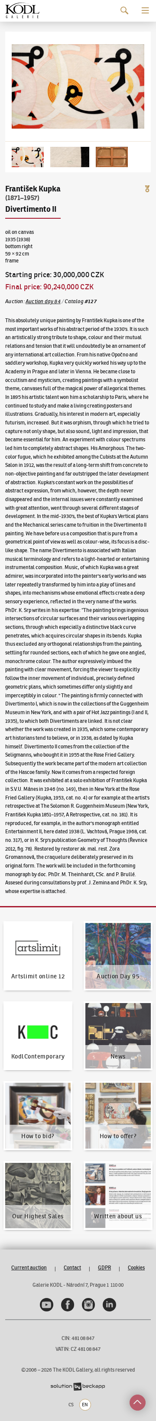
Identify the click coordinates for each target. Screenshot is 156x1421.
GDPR (104, 1267)
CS (71, 1405)
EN (85, 1405)
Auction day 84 (43, 301)
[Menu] (145, 10)
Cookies (136, 1267)
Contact (72, 1267)
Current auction (29, 1267)
